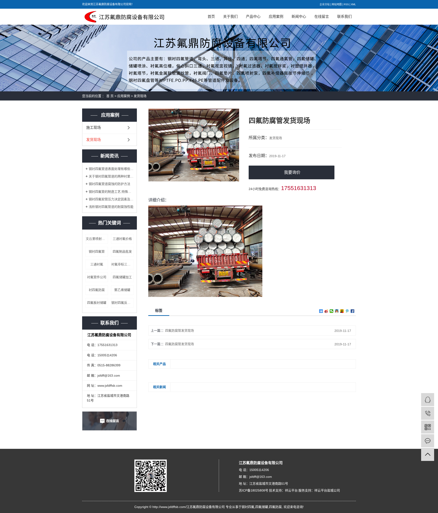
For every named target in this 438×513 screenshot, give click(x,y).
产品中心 (253, 17)
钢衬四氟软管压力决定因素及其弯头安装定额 (111, 199)
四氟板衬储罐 (96, 302)
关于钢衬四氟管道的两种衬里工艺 (111, 176)
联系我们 (344, 17)
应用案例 (276, 17)
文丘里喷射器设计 (97, 239)
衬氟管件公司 (96, 277)
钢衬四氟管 (97, 251)
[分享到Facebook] (353, 311)
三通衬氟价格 (122, 239)
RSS (346, 4)
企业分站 (325, 4)
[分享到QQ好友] (337, 311)
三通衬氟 (96, 264)
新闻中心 (299, 17)
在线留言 (321, 17)
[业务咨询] (427, 399)
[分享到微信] (332, 311)
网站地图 (337, 4)
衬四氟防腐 (97, 290)
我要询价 (292, 172)
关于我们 (230, 17)
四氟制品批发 (122, 251)
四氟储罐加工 (122, 277)
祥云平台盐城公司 (327, 490)
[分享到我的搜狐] (342, 311)
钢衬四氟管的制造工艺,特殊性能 (111, 191)
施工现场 (93, 128)
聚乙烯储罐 (122, 290)
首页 (211, 17)
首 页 (110, 96)
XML (353, 4)
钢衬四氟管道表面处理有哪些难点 (111, 169)
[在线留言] (427, 440)
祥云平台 (291, 490)
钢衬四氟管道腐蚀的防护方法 (109, 184)
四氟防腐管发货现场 (179, 330)
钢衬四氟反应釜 (122, 302)
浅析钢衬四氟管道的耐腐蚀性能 (111, 207)
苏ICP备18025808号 (253, 490)
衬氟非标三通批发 (122, 264)
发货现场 (140, 96)
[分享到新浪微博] (326, 311)
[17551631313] (427, 413)
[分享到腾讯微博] (347, 311)
